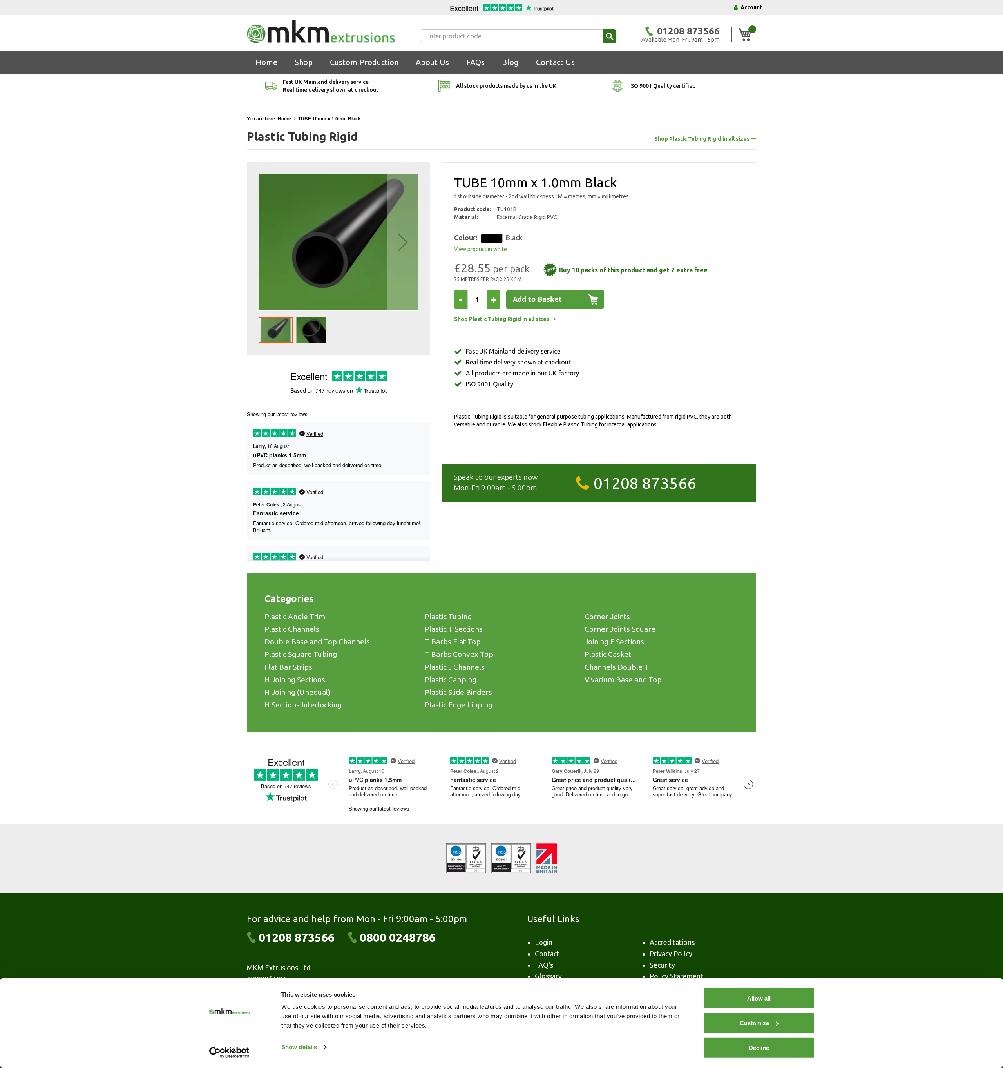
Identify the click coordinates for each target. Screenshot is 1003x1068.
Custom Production (364, 62)
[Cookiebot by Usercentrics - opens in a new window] (229, 1053)
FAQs (475, 62)
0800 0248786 (398, 937)
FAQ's (544, 965)
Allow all (759, 998)
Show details (299, 1047)
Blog (510, 62)
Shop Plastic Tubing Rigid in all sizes (702, 139)
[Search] (609, 36)
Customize (754, 1023)
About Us (432, 62)
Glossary (548, 976)
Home (266, 62)
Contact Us (555, 62)
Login (543, 942)
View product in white (480, 249)
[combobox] (518, 36)
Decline (759, 1047)
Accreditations (672, 942)
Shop (304, 62)
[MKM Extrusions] (321, 31)
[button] (402, 242)
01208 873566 (645, 483)
